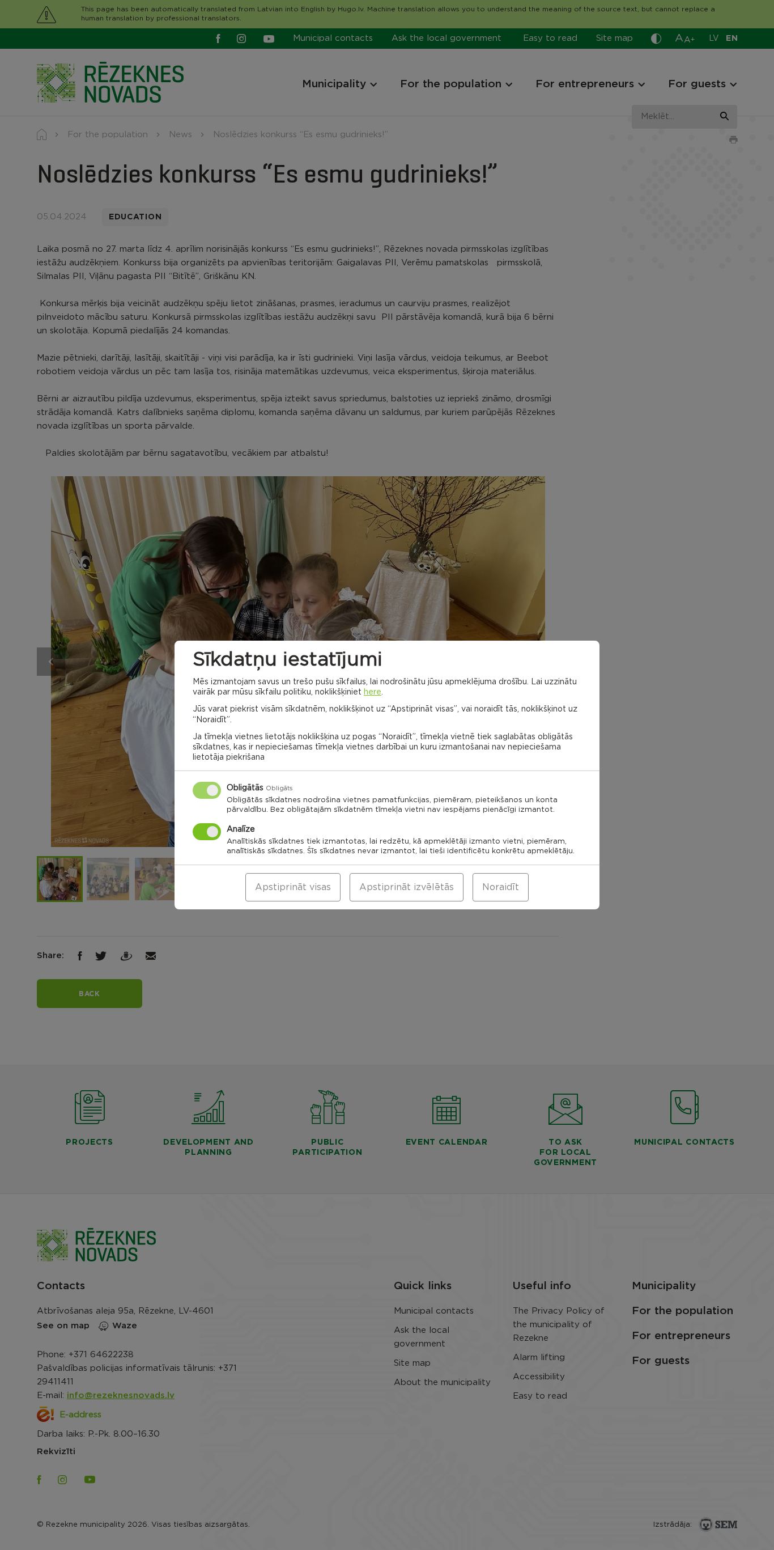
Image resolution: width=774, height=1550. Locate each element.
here (372, 692)
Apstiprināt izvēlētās (406, 887)
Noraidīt (500, 887)
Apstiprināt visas (293, 887)
